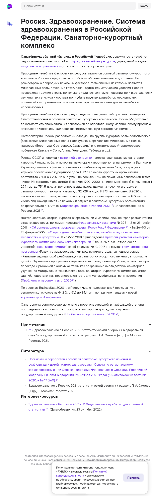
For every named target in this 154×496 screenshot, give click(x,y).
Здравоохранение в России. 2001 (85, 206)
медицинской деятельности (41, 66)
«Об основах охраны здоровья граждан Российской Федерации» (78, 227)
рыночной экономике (76, 158)
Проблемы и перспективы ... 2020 (47, 280)
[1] (41, 209)
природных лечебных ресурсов (92, 61)
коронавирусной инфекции (41, 297)
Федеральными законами (97, 223)
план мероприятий (51, 247)
